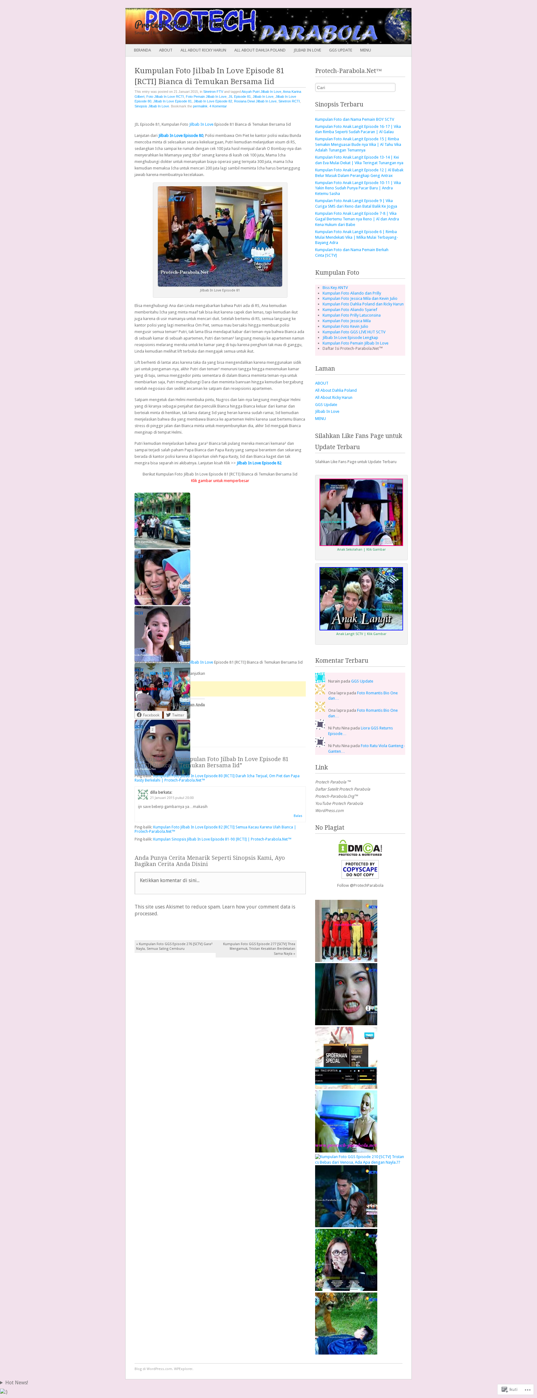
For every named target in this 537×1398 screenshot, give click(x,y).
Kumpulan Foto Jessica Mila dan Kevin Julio (360, 298)
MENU (365, 50)
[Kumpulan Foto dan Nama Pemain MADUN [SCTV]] (346, 960)
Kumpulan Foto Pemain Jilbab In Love (355, 343)
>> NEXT (165, 689)
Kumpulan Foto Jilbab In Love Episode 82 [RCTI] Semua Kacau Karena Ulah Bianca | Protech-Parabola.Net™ (215, 829)
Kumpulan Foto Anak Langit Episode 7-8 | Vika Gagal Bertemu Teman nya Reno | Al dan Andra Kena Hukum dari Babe (357, 219)
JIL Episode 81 (239, 96)
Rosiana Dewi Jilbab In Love (255, 101)
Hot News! (16, 1383)
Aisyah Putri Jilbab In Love (261, 91)
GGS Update (340, 50)
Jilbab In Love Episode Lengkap (350, 337)
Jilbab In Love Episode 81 (172, 101)
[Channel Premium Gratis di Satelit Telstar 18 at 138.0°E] (346, 1151)
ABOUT (165, 50)
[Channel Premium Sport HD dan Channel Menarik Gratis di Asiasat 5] (346, 1087)
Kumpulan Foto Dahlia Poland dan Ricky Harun (363, 304)
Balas (298, 816)
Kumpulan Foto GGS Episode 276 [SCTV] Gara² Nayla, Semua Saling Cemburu (174, 946)
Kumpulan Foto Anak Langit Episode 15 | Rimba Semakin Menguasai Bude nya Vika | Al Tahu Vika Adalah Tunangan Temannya (358, 144)
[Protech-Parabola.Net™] (240, 26)
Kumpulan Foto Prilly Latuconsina (352, 315)
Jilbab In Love (307, 50)
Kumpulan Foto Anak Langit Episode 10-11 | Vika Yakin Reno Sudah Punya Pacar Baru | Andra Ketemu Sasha (358, 188)
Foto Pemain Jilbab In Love (206, 96)
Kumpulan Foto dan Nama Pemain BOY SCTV (354, 119)
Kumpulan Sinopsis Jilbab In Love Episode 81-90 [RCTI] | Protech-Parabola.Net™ (222, 839)
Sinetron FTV (213, 91)
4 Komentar (218, 106)
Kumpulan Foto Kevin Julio (345, 326)
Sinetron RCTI (289, 101)
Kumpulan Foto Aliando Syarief (350, 309)
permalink (200, 106)
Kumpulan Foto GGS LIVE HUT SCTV (354, 332)
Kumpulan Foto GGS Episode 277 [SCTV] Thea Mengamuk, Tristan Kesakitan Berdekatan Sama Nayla (259, 948)
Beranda (142, 50)
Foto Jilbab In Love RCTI (165, 96)
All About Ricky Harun (203, 50)
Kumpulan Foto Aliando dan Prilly (352, 293)
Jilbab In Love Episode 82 (213, 101)
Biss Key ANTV (335, 287)
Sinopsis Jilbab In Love (152, 106)
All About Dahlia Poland (260, 50)
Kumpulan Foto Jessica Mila (347, 320)
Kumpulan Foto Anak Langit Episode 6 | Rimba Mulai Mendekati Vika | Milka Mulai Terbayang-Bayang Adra (356, 237)
